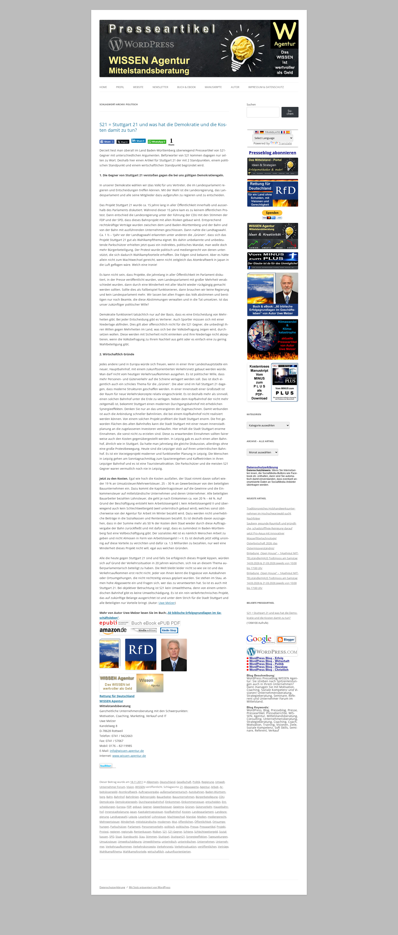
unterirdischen (187, 841)
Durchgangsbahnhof (151, 802)
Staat (118, 836)
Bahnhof (119, 797)
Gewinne (178, 807)
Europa (120, 807)
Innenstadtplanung (117, 812)
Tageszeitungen (218, 836)
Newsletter (160, 87)
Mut (174, 822)
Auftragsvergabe (148, 792)
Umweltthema (151, 841)
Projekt (221, 827)
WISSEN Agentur (111, 701)
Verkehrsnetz (165, 846)
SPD (111, 836)
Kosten (186, 812)
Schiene (188, 831)
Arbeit (214, 787)
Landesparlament (203, 812)
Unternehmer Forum (112, 787)
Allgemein (153, 782)
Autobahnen (196, 792)
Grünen (189, 807)
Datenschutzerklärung (112, 887)
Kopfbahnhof (172, 812)
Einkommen (172, 802)
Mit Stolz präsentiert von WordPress (149, 887)
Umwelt (220, 782)
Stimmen (151, 836)
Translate (285, 143)
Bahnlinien (132, 797)
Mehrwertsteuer (110, 822)
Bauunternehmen (183, 797)
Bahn (109, 797)
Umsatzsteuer (108, 841)
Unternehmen (206, 841)
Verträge (223, 846)
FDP (129, 807)
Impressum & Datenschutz (266, 87)
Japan (133, 812)
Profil (120, 87)
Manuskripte (213, 87)
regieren (115, 831)
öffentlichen (185, 822)
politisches (182, 827)
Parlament (134, 827)
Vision (130, 787)
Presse (194, 827)
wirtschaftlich (156, 851)
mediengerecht (217, 817)
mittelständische (146, 822)
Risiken (157, 831)
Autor (235, 87)
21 (181, 787)
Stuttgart (164, 836)
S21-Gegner (175, 831)
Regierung (207, 782)
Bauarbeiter (164, 797)
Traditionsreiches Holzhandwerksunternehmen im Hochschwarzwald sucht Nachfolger (271, 513)
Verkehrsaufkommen (119, 846)
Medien (201, 817)
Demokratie (107, 802)
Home (103, 87)
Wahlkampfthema (111, 851)
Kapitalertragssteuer (150, 812)
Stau (142, 836)
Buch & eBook (186, 87)
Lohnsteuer (159, 817)
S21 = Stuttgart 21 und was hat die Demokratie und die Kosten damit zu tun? (163, 127)
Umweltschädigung (130, 841)
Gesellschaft (184, 782)
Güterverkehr (204, 807)
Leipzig (133, 817)
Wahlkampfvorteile (134, 851)
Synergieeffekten (196, 836)
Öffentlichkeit (202, 822)
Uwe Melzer (167, 603)
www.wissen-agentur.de (129, 756)
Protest (104, 831)
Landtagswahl (118, 817)
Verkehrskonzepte (144, 846)
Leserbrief (144, 817)
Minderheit (128, 822)
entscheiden (213, 802)
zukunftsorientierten (178, 851)
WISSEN (140, 787)
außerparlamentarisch (173, 792)
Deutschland (167, 782)
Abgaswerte (191, 787)
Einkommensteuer (192, 802)
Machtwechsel (176, 817)
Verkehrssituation (186, 846)
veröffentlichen (207, 846)
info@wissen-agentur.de (127, 751)
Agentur (205, 787)
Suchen (251, 104)
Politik (196, 782)
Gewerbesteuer (162, 807)
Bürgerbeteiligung (207, 797)
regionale (127, 831)
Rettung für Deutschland (117, 696)
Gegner (147, 807)
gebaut (137, 807)
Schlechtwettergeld (206, 831)
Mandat (191, 817)
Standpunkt (130, 836)
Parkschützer (118, 827)
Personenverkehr (152, 827)
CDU (221, 797)
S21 (165, 831)
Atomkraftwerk (128, 792)
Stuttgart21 (178, 836)
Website (138, 87)
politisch (169, 827)
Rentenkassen (142, 831)
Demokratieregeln (126, 802)
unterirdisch (169, 841)
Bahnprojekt (147, 797)
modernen (164, 822)
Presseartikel (207, 827)
